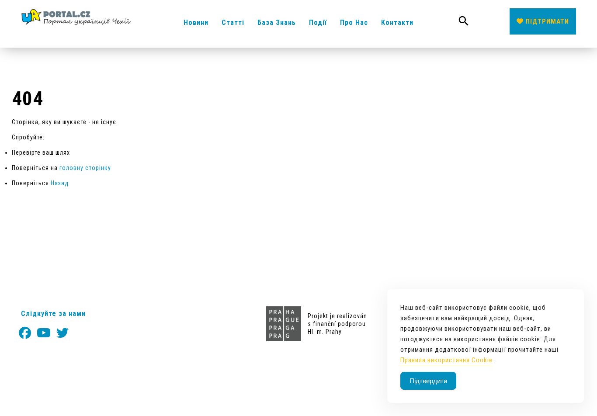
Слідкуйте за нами (53, 313)
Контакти (397, 22)
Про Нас (354, 22)
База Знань (276, 22)
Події (318, 22)
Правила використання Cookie (446, 360)
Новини (196, 22)
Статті (233, 22)
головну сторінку (85, 167)
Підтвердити (428, 381)
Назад (60, 183)
